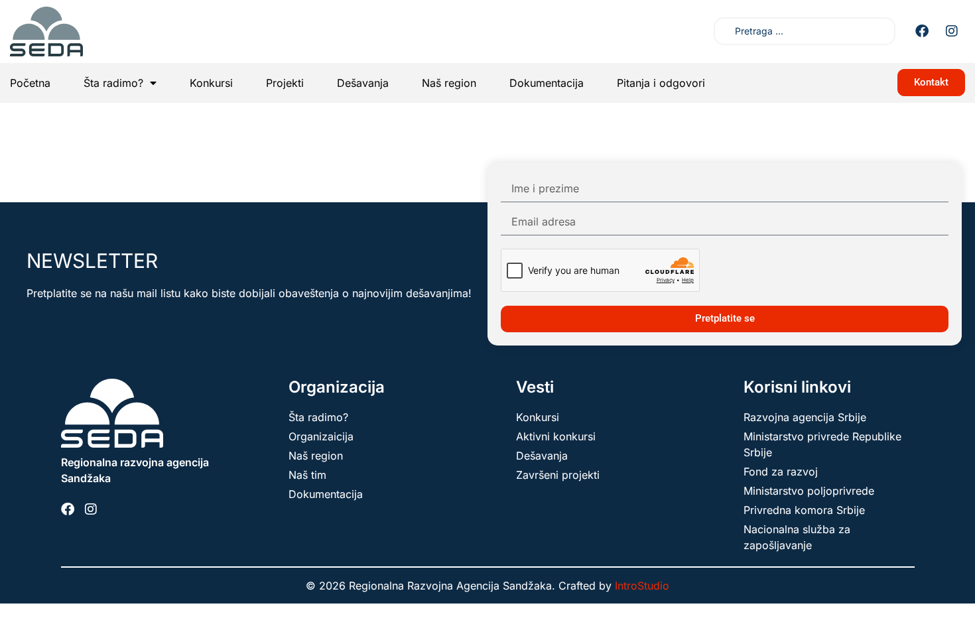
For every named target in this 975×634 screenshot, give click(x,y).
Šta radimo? (113, 83)
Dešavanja (363, 83)
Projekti (285, 83)
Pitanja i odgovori (661, 83)
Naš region (449, 83)
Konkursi (211, 83)
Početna (30, 83)
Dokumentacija (546, 83)
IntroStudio (642, 585)
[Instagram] (952, 31)
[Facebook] (922, 31)
